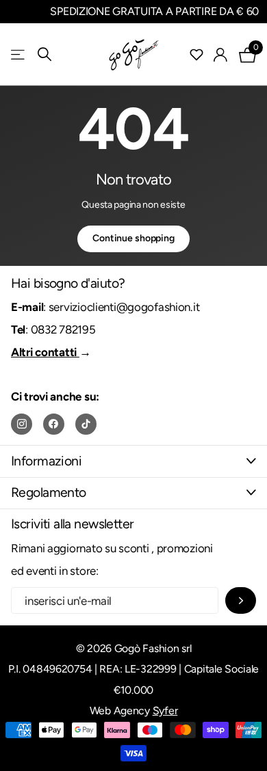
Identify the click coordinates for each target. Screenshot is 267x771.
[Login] (221, 54)
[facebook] (53, 424)
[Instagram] (21, 424)
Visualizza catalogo (19, 54)
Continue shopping (133, 238)
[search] (44, 54)
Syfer (165, 710)
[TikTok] (86, 424)
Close (133, 461)
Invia (240, 600)
